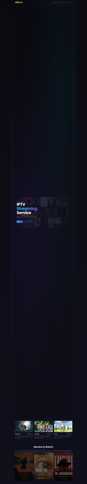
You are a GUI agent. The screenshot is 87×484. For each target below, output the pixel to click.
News (71, 2)
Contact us (67, 2)
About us (58, 2)
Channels (54, 2)
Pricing (63, 2)
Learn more (19, 221)
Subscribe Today (27, 221)
